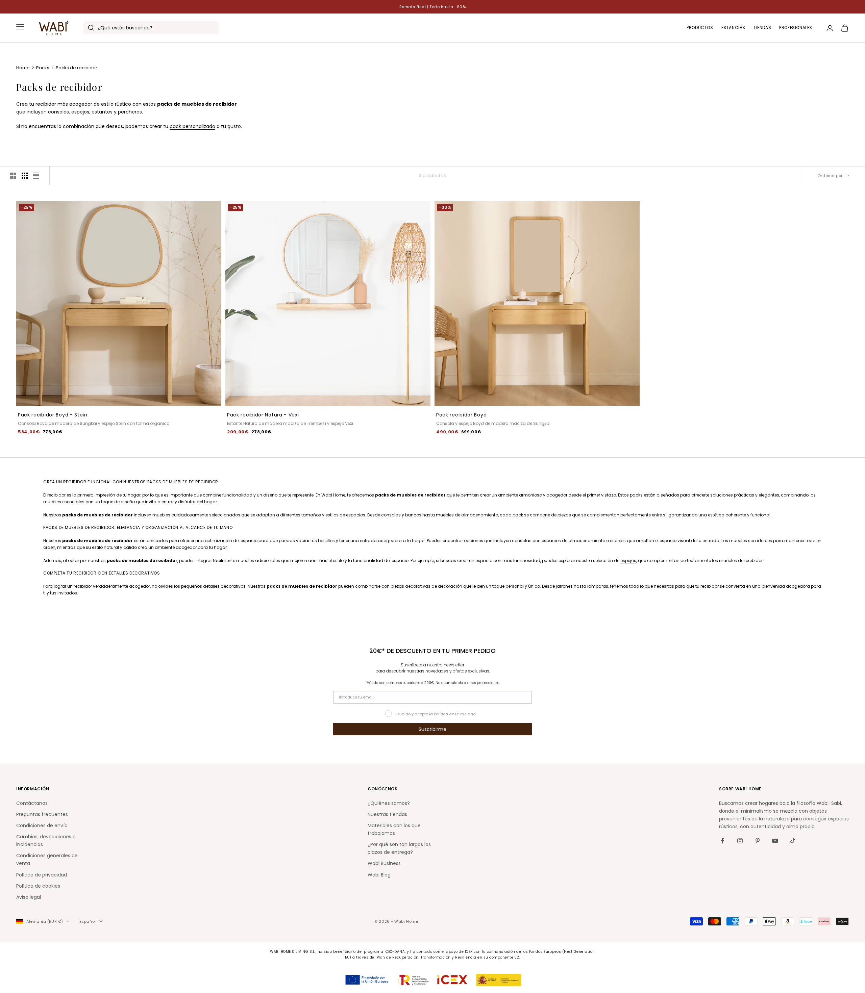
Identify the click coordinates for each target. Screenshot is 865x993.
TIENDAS (762, 28)
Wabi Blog (379, 874)
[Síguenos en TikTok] (792, 840)
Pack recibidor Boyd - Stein (53, 414)
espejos (628, 560)
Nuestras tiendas (387, 814)
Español (87, 921)
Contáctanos (32, 803)
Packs (43, 68)
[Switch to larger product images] (13, 176)
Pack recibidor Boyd (461, 414)
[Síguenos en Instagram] (740, 840)
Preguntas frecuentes (42, 814)
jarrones (564, 586)
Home (23, 68)
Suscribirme (432, 729)
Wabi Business (384, 863)
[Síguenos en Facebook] (722, 840)
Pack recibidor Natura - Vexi (263, 414)
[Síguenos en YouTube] (775, 840)
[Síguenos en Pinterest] (757, 840)
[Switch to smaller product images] (25, 176)
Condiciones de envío (42, 825)
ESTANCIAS (733, 28)
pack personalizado (192, 126)
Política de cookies (38, 886)
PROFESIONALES (795, 28)
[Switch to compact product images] (36, 176)
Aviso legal (28, 897)
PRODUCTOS (700, 28)
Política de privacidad (41, 874)
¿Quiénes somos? (389, 803)
